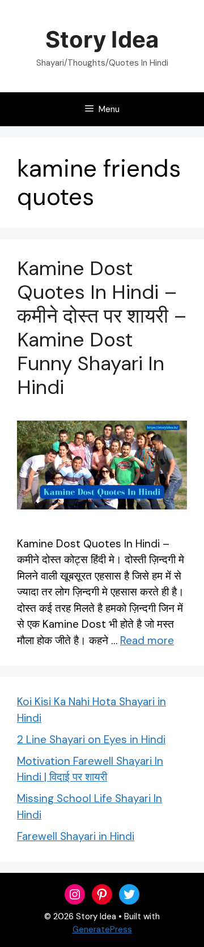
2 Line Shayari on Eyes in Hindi (91, 739)
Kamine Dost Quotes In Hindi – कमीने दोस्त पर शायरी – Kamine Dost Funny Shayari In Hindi (102, 327)
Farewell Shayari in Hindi (75, 836)
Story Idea (101, 39)
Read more (147, 640)
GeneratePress (102, 929)
